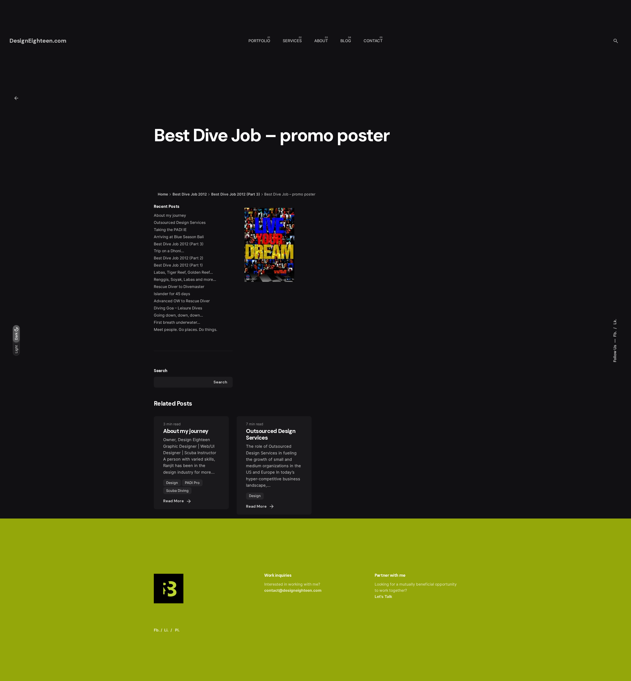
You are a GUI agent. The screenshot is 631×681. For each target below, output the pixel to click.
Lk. (614, 321)
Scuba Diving (177, 490)
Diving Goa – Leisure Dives (178, 308)
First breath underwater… (177, 322)
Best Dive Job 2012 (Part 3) (179, 244)
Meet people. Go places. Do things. (185, 329)
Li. (166, 630)
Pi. (177, 630)
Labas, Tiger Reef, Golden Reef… (183, 272)
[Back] (16, 98)
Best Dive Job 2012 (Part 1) (178, 265)
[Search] (616, 41)
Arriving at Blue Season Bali (179, 236)
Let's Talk (383, 596)
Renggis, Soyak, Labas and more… (185, 279)
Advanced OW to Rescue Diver (182, 301)
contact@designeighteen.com (292, 590)
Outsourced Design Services (180, 222)
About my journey (170, 215)
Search (160, 370)
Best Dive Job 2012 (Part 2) (178, 258)
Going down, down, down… (178, 315)
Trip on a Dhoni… (169, 251)
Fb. (614, 333)
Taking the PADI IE (170, 229)
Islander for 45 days (172, 293)
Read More (173, 501)
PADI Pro (192, 483)
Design (172, 483)
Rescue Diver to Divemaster (179, 286)
